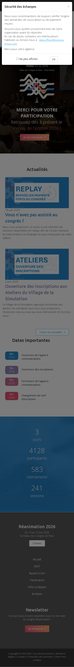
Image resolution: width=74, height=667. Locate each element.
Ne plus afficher (28, 59)
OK (53, 59)
